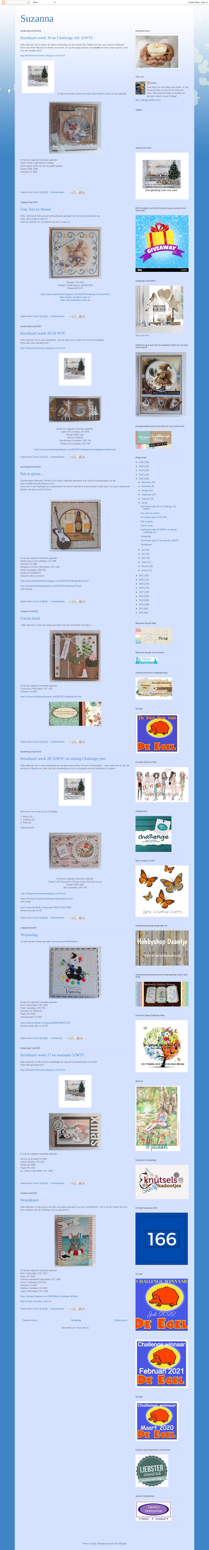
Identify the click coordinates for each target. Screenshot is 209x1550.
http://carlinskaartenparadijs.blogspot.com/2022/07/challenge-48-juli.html (54, 581)
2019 (141, 584)
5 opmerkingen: (57, 1183)
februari (145, 566)
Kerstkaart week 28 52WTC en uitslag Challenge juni (62, 758)
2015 (141, 600)
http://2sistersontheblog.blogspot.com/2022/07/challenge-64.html (50, 586)
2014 (141, 604)
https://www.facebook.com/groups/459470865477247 (45, 1023)
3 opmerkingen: (57, 316)
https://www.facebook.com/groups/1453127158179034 (45, 907)
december (147, 482)
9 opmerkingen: (57, 917)
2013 (141, 608)
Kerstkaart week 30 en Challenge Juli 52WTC (56, 38)
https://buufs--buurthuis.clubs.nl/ (75, 297)
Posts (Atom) (82, 1328)
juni (143, 550)
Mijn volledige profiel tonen (148, 100)
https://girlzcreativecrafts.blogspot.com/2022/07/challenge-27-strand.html (75, 294)
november (147, 486)
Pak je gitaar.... (32, 474)
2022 (141, 478)
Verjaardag (29, 935)
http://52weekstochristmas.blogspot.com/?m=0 (42, 55)
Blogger (122, 1543)
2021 (141, 575)
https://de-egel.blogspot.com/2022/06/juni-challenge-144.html (49, 1296)
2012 (141, 612)
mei (144, 554)
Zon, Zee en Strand (35, 209)
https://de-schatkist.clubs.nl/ (100, 93)
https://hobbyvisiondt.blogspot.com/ (37, 483)
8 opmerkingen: (57, 192)
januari (145, 570)
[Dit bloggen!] (74, 192)
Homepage (76, 1320)
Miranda (40, 47)
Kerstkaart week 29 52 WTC (43, 333)
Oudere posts (121, 1320)
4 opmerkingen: (57, 601)
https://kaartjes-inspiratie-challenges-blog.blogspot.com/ (46, 898)
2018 (141, 588)
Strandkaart (29, 1200)
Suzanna (37, 18)
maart (145, 562)
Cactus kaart (30, 618)
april (144, 558)
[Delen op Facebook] (80, 192)
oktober (145, 490)
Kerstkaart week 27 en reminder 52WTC (52, 1055)
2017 (141, 592)
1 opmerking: (56, 1038)
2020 (141, 580)
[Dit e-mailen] (71, 192)
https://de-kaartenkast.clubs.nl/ (75, 300)
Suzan (153, 83)
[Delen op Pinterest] (83, 192)
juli (143, 503)
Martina (35, 768)
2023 (141, 474)
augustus (146, 498)
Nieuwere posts (30, 1320)
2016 (141, 596)
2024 (141, 470)
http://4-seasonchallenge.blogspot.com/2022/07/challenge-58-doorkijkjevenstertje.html (75, 449)
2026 (141, 462)
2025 (141, 466)
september (147, 494)
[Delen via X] (77, 192)
